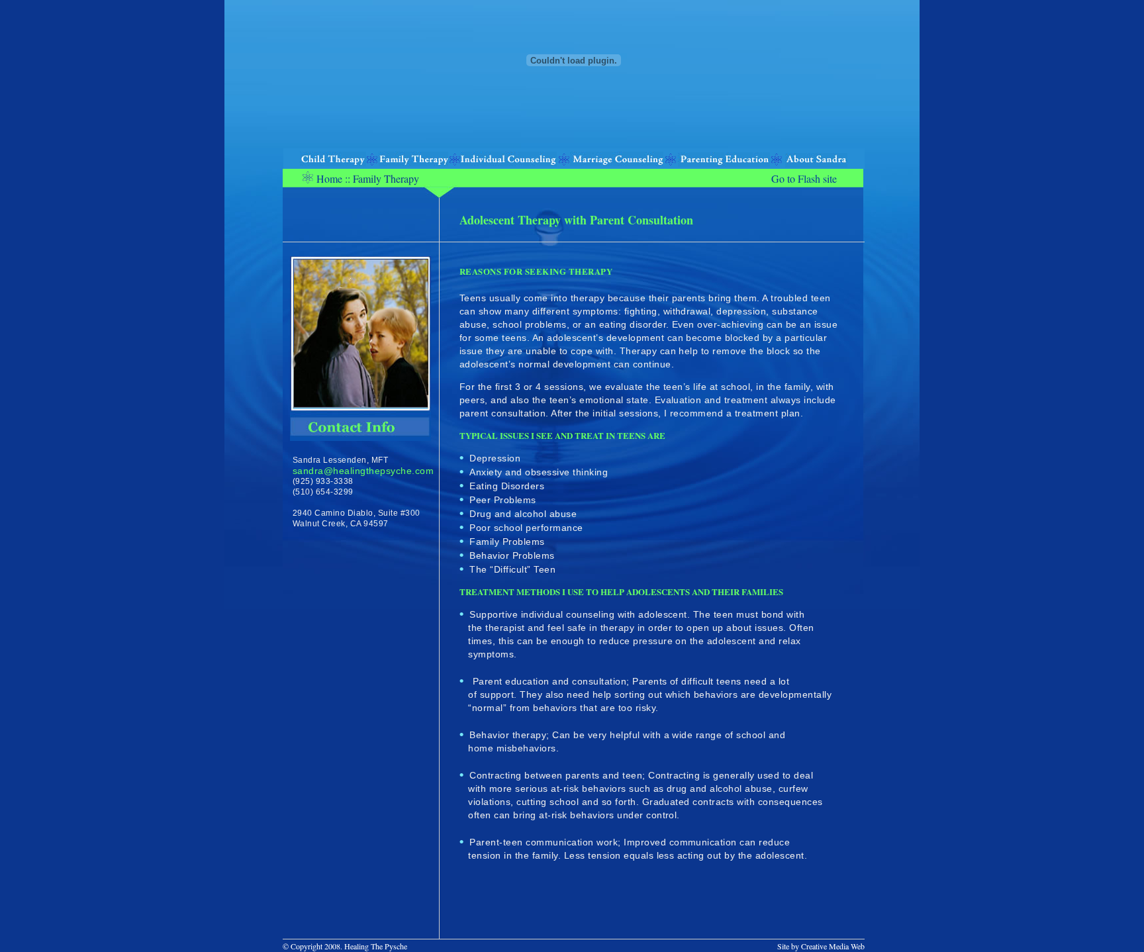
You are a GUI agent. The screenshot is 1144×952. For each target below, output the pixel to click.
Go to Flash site (804, 178)
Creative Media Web (833, 946)
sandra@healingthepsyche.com (363, 470)
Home (329, 178)
